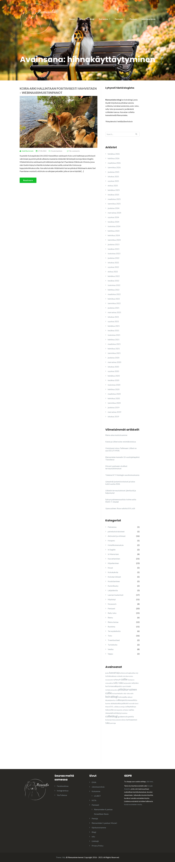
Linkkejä (95, 841)
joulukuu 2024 (113, 208)
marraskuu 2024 (114, 213)
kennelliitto (132, 700)
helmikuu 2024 (114, 235)
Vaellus (111, 649)
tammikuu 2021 (114, 353)
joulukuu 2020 (113, 357)
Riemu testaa (113, 622)
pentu (131, 716)
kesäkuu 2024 (113, 222)
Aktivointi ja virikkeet (116, 536)
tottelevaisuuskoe (111, 690)
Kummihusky (113, 586)
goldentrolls (123, 717)
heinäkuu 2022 (114, 276)
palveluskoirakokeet (116, 531)
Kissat (110, 568)
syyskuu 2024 (113, 217)
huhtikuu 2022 (113, 290)
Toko (110, 635)
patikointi (124, 703)
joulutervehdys (120, 720)
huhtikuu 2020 (113, 389)
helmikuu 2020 (114, 398)
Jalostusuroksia (148, 19)
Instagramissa (62, 790)
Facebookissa (62, 786)
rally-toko (118, 682)
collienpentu (122, 700)
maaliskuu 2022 (114, 294)
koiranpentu (118, 710)
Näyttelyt (112, 599)
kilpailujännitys (110, 700)
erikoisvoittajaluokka (127, 673)
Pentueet (119, 19)
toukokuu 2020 (114, 385)
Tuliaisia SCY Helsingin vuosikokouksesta (122, 475)
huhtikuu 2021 (113, 339)
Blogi (92, 19)
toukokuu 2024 (114, 226)
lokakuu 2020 (113, 367)
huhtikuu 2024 (113, 231)
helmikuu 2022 (114, 299)
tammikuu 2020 (114, 403)
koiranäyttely (110, 720)
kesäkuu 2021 (113, 330)
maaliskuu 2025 (114, 199)
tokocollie (109, 710)
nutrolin (132, 703)
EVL (111, 707)
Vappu (110, 654)
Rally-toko (112, 613)
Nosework (112, 604)
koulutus (124, 713)
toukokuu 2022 (114, 285)
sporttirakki (126, 686)
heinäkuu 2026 (114, 154)
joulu (107, 673)
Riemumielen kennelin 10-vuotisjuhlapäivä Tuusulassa (122, 458)
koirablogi (111, 696)
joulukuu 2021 (113, 308)
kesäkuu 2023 (113, 249)
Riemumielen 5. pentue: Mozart (104, 823)
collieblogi (111, 716)
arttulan (125, 710)
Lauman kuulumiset (115, 595)
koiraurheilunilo (117, 693)
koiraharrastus (128, 676)
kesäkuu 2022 (113, 280)
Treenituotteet (114, 640)
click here (149, 782)
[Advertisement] (123, 748)
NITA (94, 800)
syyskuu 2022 (113, 267)
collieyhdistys (130, 707)
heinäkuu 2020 (114, 376)
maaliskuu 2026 (114, 163)
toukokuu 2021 (114, 335)
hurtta (107, 686)
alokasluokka (116, 703)
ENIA (94, 782)
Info (81, 19)
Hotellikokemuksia (115, 545)
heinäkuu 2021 (114, 326)
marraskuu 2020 (114, 362)
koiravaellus (123, 697)
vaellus (131, 710)
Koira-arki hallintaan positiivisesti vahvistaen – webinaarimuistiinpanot (58, 90)
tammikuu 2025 (114, 203)
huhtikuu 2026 (113, 158)
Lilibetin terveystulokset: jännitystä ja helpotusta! (120, 491)
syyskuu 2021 (113, 321)
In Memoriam (113, 554)
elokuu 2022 (113, 271)
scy (137, 673)
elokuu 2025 (113, 185)
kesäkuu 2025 (113, 194)
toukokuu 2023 (114, 253)
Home (72, 19)
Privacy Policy (97, 845)
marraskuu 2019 (114, 412)
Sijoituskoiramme (99, 827)
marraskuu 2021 (114, 312)
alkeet (130, 697)
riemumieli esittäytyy (113, 713)
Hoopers (111, 540)
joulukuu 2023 (113, 244)
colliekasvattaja (119, 707)
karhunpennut (131, 720)
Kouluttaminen (56, 151)
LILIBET (97, 796)
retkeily (119, 676)
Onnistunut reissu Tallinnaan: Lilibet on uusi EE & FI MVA (121, 449)
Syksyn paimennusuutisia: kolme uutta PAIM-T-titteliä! (120, 500)
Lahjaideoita (113, 590)
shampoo (131, 680)
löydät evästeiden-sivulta (133, 804)
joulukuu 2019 (113, 407)
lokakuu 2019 (113, 416)
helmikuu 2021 (114, 348)
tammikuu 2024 (114, 240)
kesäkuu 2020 (113, 380)
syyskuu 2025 (113, 181)
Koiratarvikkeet (114, 577)
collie (124, 679)
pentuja (113, 723)
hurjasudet (127, 683)
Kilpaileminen (113, 563)
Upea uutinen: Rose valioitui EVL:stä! (120, 508)
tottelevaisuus (111, 676)
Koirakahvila (113, 572)
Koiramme (103, 19)
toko (107, 723)
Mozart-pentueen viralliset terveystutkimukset (116, 467)
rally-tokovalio (128, 693)
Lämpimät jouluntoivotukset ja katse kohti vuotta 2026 (120, 482)
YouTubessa (62, 795)
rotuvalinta (109, 683)
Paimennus (112, 527)
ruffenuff (116, 680)
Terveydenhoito (114, 631)
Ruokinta (111, 626)
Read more (28, 180)
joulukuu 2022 (113, 258)
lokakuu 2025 (113, 176)
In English (111, 549)
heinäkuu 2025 (114, 190)
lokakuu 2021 (113, 317)
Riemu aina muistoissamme (116, 435)
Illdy (63, 857)
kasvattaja (114, 672)
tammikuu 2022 (114, 303)
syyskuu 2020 (113, 371)
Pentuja (133, 19)
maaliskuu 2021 (114, 344)
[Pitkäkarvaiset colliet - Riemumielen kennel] (38, 18)
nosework (109, 680)
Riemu (110, 617)
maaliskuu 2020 (114, 394)
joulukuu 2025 (113, 172)
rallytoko (135, 683)
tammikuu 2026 (114, 167)
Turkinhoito (112, 645)
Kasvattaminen (114, 559)
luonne (107, 703)
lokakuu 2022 (113, 262)
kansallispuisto (116, 686)
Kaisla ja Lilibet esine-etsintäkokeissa (120, 441)
